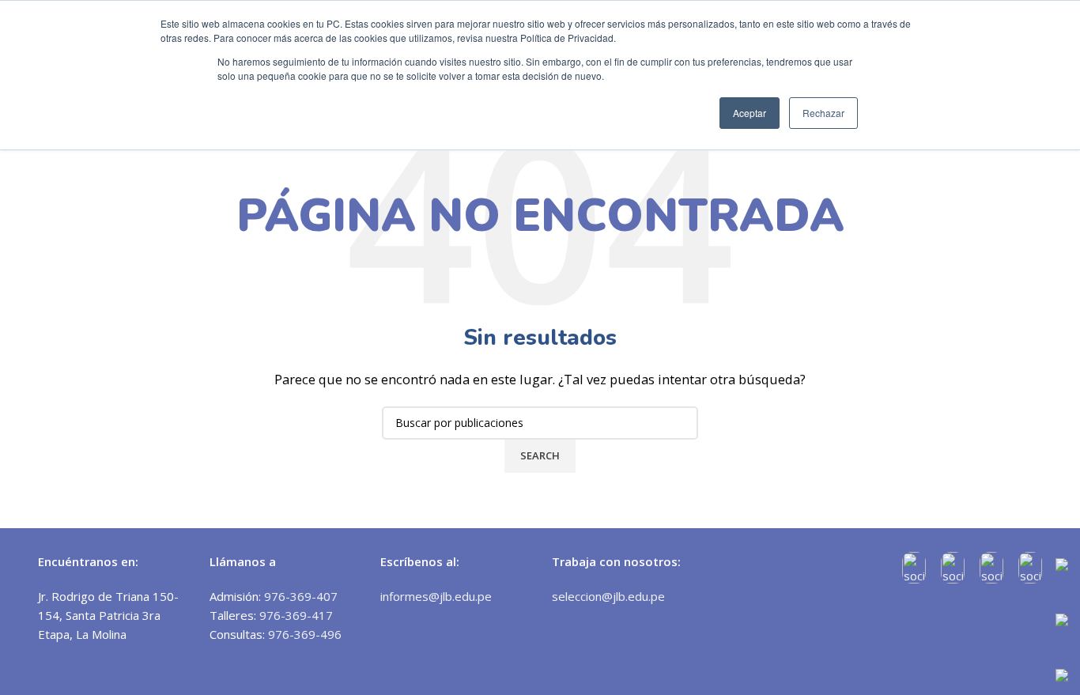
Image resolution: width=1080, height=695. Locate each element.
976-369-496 (305, 634)
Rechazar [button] (823, 112)
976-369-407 (301, 596)
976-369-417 (296, 615)
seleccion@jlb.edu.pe (608, 596)
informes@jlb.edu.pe (436, 596)
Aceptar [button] (749, 112)
